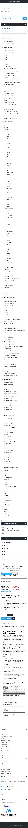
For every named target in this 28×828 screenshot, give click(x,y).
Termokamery (7, 379)
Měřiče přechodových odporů (10, 68)
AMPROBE (9, 132)
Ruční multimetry (8, 129)
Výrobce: (3, 584)
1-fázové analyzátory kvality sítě (11, 111)
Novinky (2, 734)
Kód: (2, 580)
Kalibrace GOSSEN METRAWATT (10, 441)
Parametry (14, 626)
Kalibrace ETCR (7, 434)
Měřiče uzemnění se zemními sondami (12, 77)
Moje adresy (3, 765)
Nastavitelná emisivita (9, 303)
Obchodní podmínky (5, 742)
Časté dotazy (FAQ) (5, 750)
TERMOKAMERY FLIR (8, 382)
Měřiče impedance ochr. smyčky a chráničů (12, 71)
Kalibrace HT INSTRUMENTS (9, 427)
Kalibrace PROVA (7, 454)
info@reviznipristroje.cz (9, 791)
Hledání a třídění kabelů (9, 102)
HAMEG (8, 195)
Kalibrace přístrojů (9, 415)
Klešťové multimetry (9, 208)
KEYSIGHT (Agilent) (10, 159)
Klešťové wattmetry (10, 262)
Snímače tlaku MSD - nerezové (12, 350)
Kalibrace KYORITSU (8, 446)
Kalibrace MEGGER (8, 448)
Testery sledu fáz (7, 100)
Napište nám (3, 738)
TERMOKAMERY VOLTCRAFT (10, 411)
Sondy (6, 312)
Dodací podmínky (4, 744)
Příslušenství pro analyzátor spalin (11, 43)
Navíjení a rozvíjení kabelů (9, 373)
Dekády (5, 292)
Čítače (5, 125)
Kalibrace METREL (8, 452)
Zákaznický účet (17, 1)
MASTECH (9, 168)
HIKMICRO (6, 488)
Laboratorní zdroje (8, 283)
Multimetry (6, 127)
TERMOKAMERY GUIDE (8, 387)
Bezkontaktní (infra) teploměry (10, 301)
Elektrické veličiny (8, 121)
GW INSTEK (9, 152)
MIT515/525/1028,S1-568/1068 (11, 696)
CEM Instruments (10, 215)
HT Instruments (10, 156)
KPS (7, 161)
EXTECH (8, 224)
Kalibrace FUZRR (7, 439)
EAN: (2, 581)
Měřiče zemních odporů (9, 73)
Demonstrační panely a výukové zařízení (12, 86)
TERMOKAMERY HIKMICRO (9, 389)
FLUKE (8, 147)
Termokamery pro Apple (10, 403)
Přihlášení (10, 1)
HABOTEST (9, 154)
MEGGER (8, 170)
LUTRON (8, 165)
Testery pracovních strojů (9, 84)
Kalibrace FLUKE (7, 436)
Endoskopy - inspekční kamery (10, 341)
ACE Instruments (7, 542)
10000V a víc (7, 66)
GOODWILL (9, 192)
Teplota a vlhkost (7, 326)
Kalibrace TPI (6, 457)
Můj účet (3, 758)
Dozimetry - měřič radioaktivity (10, 366)
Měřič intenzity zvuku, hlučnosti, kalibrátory (12, 319)
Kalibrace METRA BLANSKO (9, 450)
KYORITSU (9, 163)
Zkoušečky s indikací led (10, 98)
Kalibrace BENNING (8, 423)
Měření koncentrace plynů (9, 359)
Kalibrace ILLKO (7, 443)
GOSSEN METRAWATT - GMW (10, 486)
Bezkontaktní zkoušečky (10, 93)
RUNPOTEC (6, 504)
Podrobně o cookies (5, 752)
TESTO (8, 179)
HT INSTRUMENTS (8, 491)
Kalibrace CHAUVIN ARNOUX (10, 430)
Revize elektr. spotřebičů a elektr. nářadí (12, 82)
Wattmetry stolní (10, 267)
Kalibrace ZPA (7, 464)
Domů (3, 564)
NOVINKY (6, 31)
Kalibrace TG (6, 459)
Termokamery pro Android (10, 405)
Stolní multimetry (8, 188)
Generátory (6, 287)
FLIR (7, 145)
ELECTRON (6, 479)
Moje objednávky (4, 760)
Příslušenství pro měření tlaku (11, 355)
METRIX (8, 177)
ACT (4, 545)
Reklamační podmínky (5, 740)
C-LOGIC (8, 143)
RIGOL (8, 199)
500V (6, 57)
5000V (6, 64)
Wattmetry (7, 260)
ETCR (8, 222)
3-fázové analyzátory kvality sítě (11, 113)
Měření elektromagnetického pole (11, 375)
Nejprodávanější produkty (6, 736)
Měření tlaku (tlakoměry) (9, 344)
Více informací (6, 626)
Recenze (3, 748)
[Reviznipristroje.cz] (14, 13)
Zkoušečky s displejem (10, 95)
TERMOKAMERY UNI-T (8, 409)
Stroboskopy (7, 339)
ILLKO (5, 507)
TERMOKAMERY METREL (9, 398)
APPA (8, 134)
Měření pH (6, 362)
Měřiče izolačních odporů (9, 53)
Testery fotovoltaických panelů (10, 116)
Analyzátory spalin (8, 38)
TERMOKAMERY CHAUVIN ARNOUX (11, 393)
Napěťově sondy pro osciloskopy (12, 278)
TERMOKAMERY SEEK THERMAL (10, 400)
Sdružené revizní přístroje (9, 50)
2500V (6, 62)
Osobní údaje (4, 767)
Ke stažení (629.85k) (8, 704)
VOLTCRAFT (9, 183)
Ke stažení (21, 626)
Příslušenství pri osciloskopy (11, 280)
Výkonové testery (7, 89)
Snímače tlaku (8, 348)
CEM (7, 138)
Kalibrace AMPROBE (8, 418)
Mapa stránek (4, 755)
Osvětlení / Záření (7, 308)
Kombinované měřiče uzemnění (11, 80)
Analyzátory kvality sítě (8, 109)
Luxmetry (7, 310)
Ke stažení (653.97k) (8, 698)
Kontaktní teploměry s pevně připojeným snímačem (15, 330)
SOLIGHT (8, 186)
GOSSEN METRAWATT (11, 150)
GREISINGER (6, 484)
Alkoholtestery (7, 371)
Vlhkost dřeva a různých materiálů (10, 357)
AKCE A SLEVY (7, 35)
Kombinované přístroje (8, 317)
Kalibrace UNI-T (7, 461)
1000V (6, 59)
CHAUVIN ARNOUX (10, 141)
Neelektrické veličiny (9, 297)
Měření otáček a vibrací (8, 337)
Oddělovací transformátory (10, 285)
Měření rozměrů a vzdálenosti (10, 321)
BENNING (8, 136)
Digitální (7, 276)
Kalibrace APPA (7, 421)
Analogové (7, 271)
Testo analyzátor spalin (8, 41)
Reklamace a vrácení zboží (6, 773)
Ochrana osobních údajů (6, 746)
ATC (4, 554)
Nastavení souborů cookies (6, 771)
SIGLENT (8, 204)
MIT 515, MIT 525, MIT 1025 (10, 702)
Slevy (2, 732)
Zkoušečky (6, 91)
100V (6, 55)
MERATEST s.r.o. (11, 823)
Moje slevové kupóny (5, 769)
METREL (8, 174)
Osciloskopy (6, 269)
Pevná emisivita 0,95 (9, 305)
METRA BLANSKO (10, 172)
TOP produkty (7, 28)
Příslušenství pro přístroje (11, 467)
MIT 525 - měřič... (10, 528)
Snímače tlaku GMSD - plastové (13, 353)
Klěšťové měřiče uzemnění (10, 75)
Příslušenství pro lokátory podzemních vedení (14, 107)
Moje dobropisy (4, 763)
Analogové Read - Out (9, 274)
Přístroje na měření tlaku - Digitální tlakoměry (14, 346)
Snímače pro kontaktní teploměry (11, 335)
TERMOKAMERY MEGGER (9, 396)
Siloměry (6, 368)
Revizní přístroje (8, 47)
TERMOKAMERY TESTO (9, 407)
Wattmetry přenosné (10, 265)
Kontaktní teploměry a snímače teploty (11, 328)
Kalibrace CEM (7, 425)
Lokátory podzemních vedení (10, 104)
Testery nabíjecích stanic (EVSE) (10, 118)
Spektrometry (8, 314)
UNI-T (8, 181)
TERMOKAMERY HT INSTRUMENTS (11, 391)
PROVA (8, 251)
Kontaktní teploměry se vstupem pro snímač (14, 332)
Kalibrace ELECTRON (8, 432)
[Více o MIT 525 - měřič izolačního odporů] (4, 530)
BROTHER (6, 475)
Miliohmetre (6, 294)
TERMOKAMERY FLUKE (8, 384)
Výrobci (5, 538)
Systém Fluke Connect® (9, 515)
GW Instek (9, 258)
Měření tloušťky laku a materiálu (10, 364)
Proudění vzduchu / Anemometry (10, 323)
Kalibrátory (6, 289)
